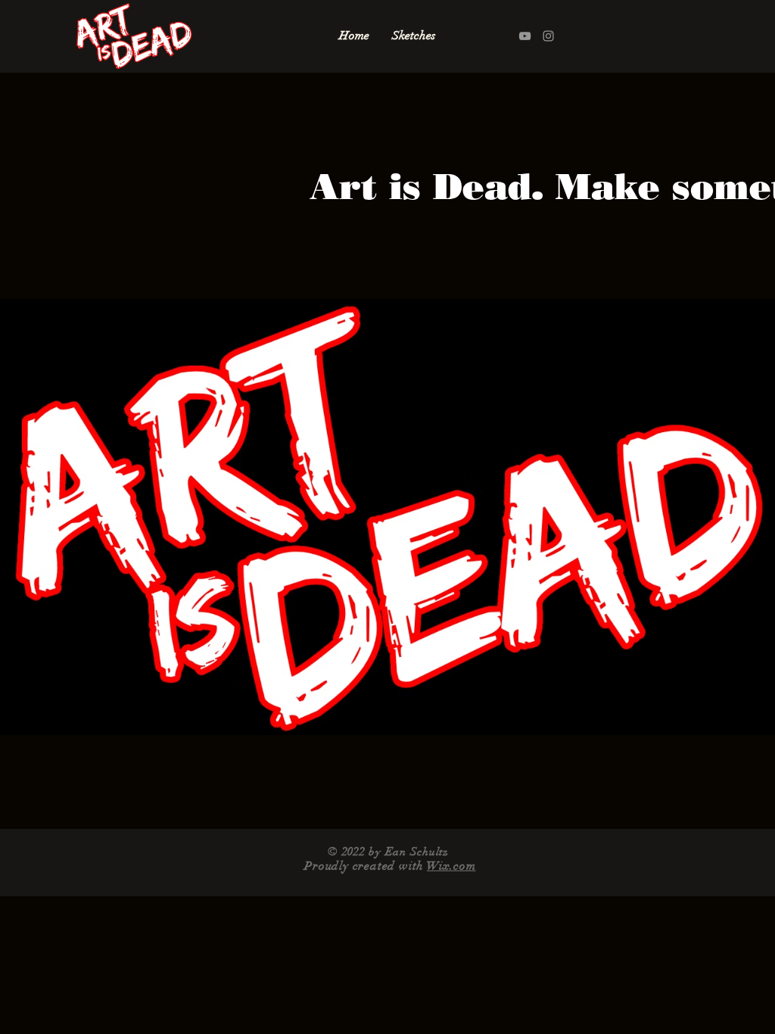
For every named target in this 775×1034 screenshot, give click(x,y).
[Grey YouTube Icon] (525, 36)
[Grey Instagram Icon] (548, 36)
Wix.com (451, 866)
